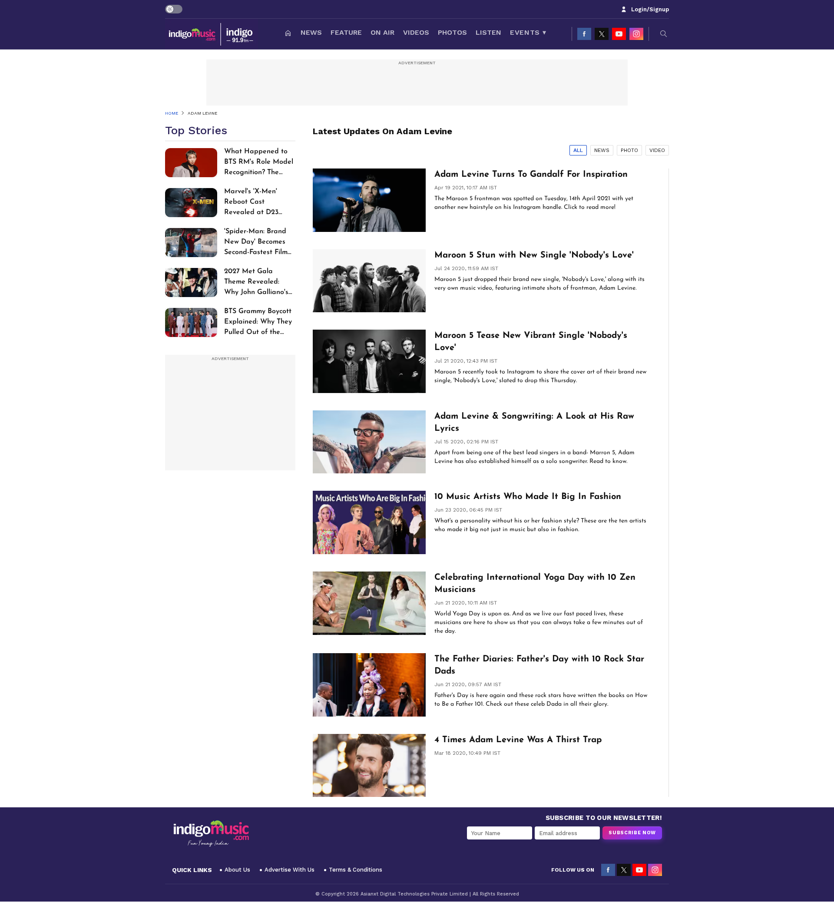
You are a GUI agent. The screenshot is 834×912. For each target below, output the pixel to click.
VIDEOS (416, 32)
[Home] (288, 34)
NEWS (311, 32)
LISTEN (488, 32)
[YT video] (619, 34)
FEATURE (346, 32)
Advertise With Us (289, 869)
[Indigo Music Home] (211, 834)
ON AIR (382, 32)
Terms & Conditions (355, 869)
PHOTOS (452, 32)
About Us (237, 869)
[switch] (173, 9)
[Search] (663, 33)
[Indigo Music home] (211, 34)
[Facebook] (584, 34)
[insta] (636, 34)
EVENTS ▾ (528, 32)
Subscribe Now (632, 833)
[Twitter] (602, 34)
